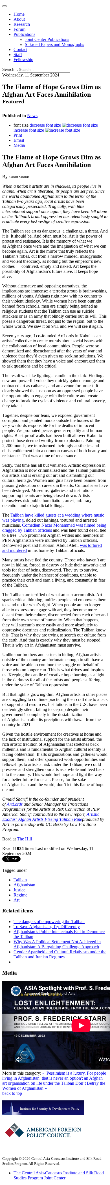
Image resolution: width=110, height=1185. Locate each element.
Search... (10, 69)
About (19, 19)
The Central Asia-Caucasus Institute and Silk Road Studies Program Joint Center (59, 1175)
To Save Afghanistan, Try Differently (47, 926)
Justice (19, 889)
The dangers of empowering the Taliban (49, 921)
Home (19, 14)
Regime (20, 895)
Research (22, 24)
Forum (19, 29)
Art (16, 900)
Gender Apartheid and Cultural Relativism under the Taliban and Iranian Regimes (60, 954)
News (32, 115)
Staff (18, 54)
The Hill (24, 839)
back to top (12, 1093)
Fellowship (23, 59)
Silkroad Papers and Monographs (54, 44)
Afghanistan (24, 884)
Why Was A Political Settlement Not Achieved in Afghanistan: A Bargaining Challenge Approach (57, 944)
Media (19, 145)
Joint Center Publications (47, 39)
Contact (20, 49)
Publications (24, 34)
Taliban (20, 879)
